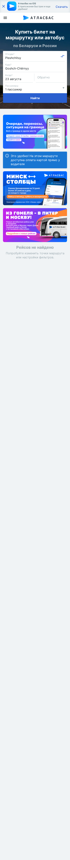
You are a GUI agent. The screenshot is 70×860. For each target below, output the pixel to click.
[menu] (5, 17)
